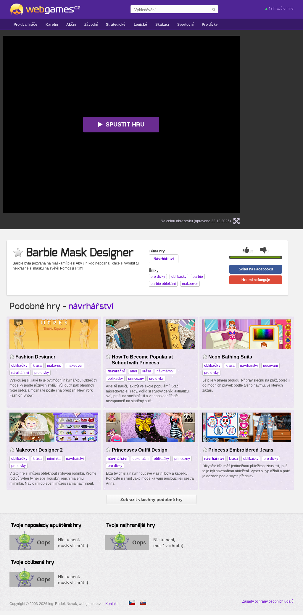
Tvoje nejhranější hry (130, 525)
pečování (270, 366)
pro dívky (41, 373)
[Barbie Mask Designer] (143, 603)
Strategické (115, 24)
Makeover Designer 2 (39, 449)
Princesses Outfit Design (139, 449)
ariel (133, 371)
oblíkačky (115, 379)
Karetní (52, 24)
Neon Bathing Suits (230, 356)
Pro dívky (210, 24)
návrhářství (90, 306)
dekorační (141, 459)
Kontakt (111, 604)
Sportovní (185, 24)
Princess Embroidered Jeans (240, 449)
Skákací (162, 24)
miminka (54, 459)
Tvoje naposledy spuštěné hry (46, 525)
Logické (140, 24)
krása (37, 366)
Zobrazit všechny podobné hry (151, 499)
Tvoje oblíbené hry (32, 562)
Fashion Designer (35, 356)
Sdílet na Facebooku (256, 269)
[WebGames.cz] (44, 9)
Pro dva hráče (25, 24)
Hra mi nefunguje (255, 280)
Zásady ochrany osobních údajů (268, 601)
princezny (136, 379)
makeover (75, 366)
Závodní (91, 24)
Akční (71, 24)
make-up (54, 366)
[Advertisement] (281, 124)
